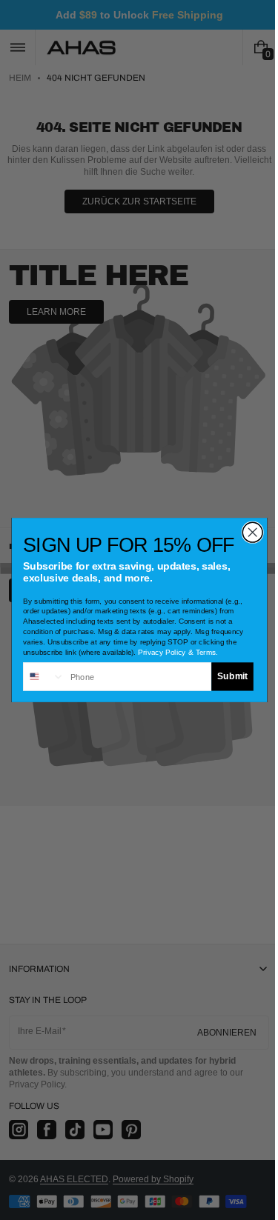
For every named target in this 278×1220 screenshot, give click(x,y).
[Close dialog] (246, 532)
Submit (226, 676)
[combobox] (38, 676)
